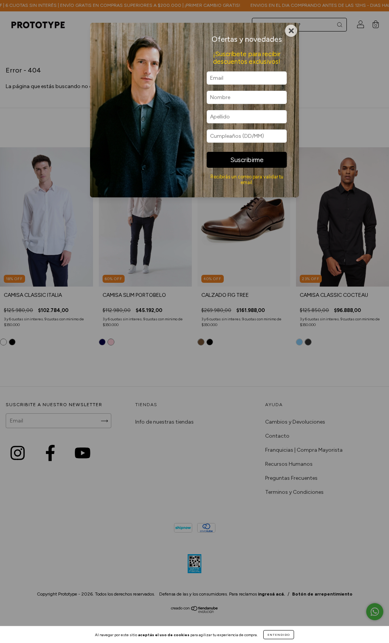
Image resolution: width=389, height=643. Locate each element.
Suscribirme (247, 160)
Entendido (278, 635)
